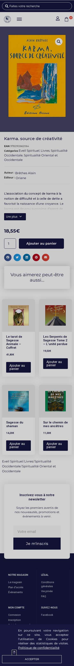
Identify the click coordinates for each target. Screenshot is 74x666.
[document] (37, 333)
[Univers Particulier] (14, 652)
